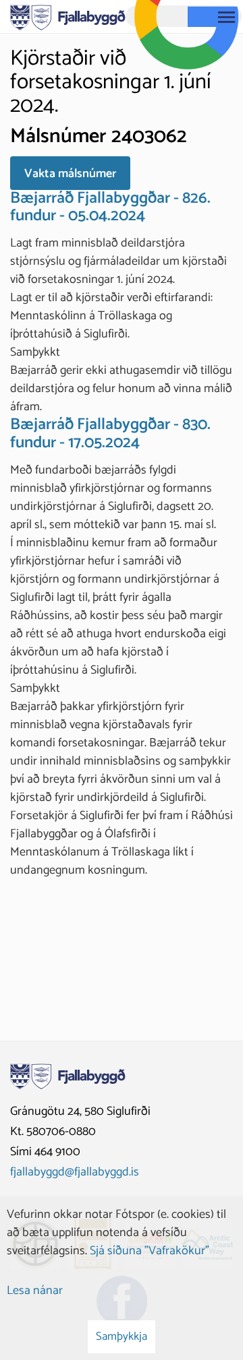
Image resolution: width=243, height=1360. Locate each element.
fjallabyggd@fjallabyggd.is (74, 1172)
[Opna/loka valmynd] (226, 17)
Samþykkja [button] (121, 1336)
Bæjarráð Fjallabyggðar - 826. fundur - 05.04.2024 (110, 207)
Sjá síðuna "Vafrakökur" (149, 1251)
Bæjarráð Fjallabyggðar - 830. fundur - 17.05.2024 (110, 433)
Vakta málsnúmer (70, 174)
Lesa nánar (35, 1291)
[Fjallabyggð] (68, 16)
